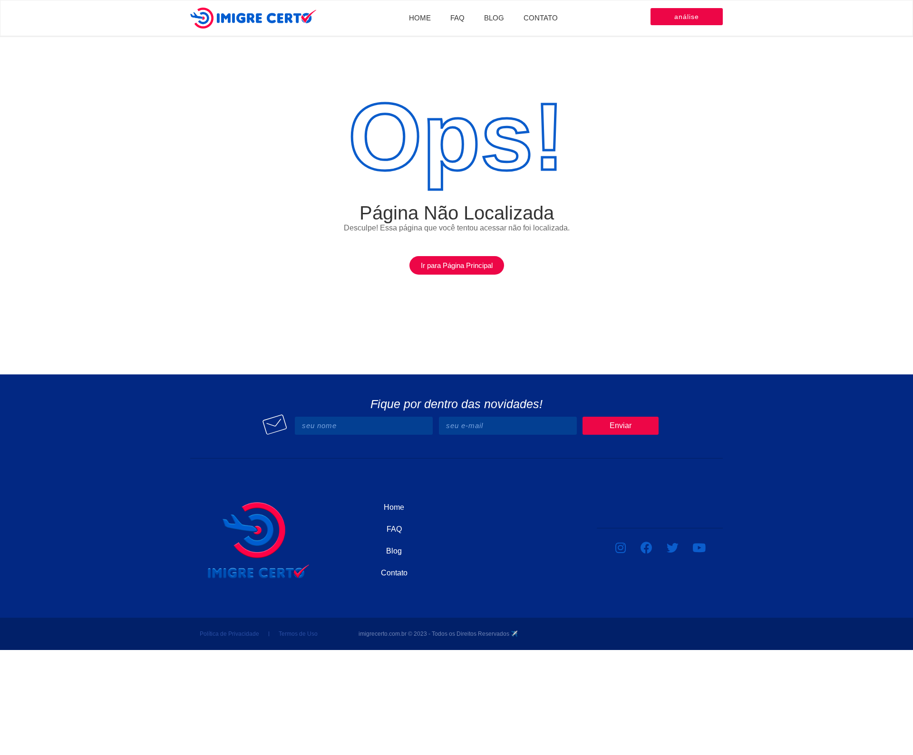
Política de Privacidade (229, 634)
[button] (456, 265)
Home (420, 18)
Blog (494, 18)
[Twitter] (673, 547)
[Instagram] (620, 547)
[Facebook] (647, 547)
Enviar (620, 425)
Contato (541, 18)
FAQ (457, 18)
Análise (686, 16)
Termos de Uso (298, 634)
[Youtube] (699, 547)
